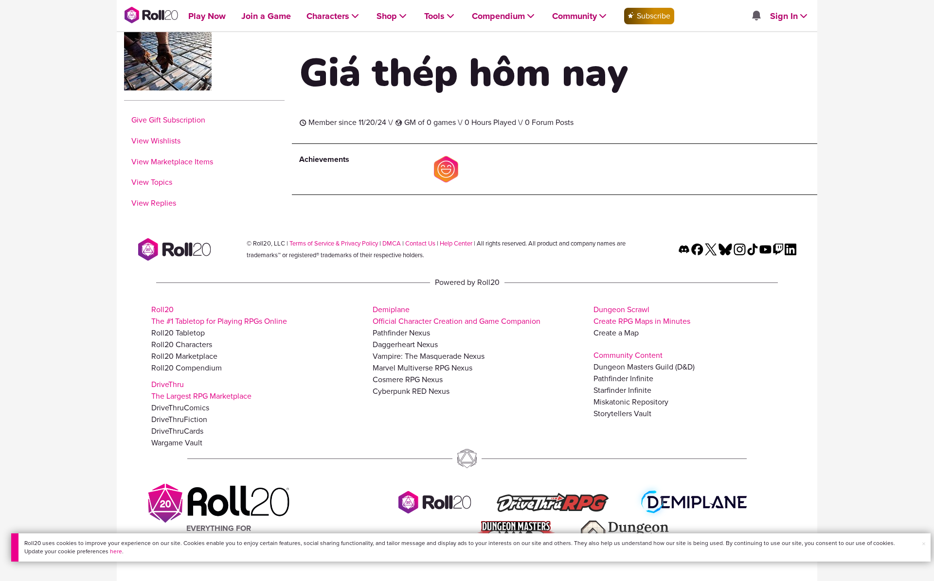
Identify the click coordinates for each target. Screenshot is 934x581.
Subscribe (652, 15)
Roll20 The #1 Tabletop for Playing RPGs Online (219, 315)
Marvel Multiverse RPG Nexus (422, 367)
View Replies (153, 203)
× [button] (924, 543)
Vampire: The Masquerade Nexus (429, 356)
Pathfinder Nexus (401, 332)
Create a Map (616, 332)
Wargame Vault (176, 442)
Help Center (456, 243)
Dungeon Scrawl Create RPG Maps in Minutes (641, 315)
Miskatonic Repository (630, 401)
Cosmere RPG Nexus (408, 379)
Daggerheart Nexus (405, 344)
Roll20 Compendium (186, 367)
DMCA (391, 243)
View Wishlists (155, 140)
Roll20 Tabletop (178, 332)
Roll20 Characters (181, 344)
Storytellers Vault (622, 413)
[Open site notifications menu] (756, 16)
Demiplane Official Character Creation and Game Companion (456, 315)
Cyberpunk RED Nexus (411, 391)
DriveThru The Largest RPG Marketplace (201, 390)
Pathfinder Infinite (623, 378)
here (116, 551)
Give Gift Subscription (168, 119)
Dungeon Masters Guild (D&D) (644, 366)
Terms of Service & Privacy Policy (333, 243)
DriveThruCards (177, 431)
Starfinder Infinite (622, 390)
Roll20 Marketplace (184, 356)
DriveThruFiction (179, 419)
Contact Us (420, 243)
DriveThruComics (180, 407)
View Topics (151, 182)
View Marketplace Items (172, 161)
